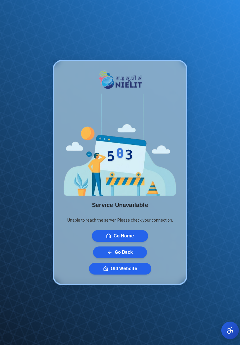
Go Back (124, 252)
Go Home (124, 236)
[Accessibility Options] (230, 330)
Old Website (124, 268)
